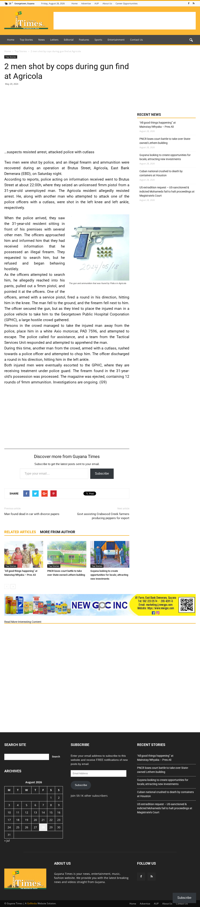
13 (35, 812)
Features (84, 39)
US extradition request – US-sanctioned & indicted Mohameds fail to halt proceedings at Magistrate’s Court (167, 191)
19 (26, 820)
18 (17, 820)
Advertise (86, 3)
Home (74, 3)
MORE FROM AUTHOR (57, 532)
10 (9, 812)
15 (51, 812)
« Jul (7, 840)
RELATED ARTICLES (20, 532)
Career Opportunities (127, 3)
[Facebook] (189, 3)
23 (58, 820)
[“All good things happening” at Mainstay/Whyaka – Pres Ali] (23, 554)
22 (51, 820)
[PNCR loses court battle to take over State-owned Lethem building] (66, 554)
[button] (191, 40)
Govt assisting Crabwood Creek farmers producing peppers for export (103, 516)
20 (35, 820)
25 (17, 827)
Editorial (68, 39)
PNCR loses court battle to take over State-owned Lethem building (165, 140)
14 (43, 812)
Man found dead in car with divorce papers (31, 514)
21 (43, 820)
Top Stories (26, 39)
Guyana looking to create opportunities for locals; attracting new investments (109, 574)
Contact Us (136, 39)
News (41, 39)
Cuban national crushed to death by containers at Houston (161, 173)
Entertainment (116, 39)
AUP (97, 3)
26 (26, 827)
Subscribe (102, 473)
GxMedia (32, 903)
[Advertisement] (125, 20)
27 (35, 827)
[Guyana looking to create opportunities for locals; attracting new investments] (109, 554)
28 (43, 827)
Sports (98, 39)
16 (58, 812)
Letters (54, 39)
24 (9, 827)
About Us (107, 3)
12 (26, 812)
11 (17, 812)
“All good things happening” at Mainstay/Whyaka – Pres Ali (157, 124)
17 (9, 820)
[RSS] (193, 3)
